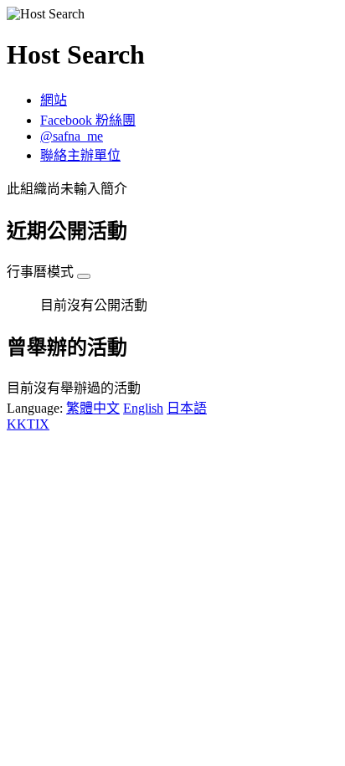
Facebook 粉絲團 (88, 120)
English (143, 408)
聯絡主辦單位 (80, 155)
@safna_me (71, 136)
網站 (53, 100)
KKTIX (28, 424)
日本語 (187, 408)
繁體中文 (93, 408)
